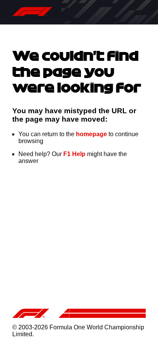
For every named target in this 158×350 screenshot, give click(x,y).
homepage (91, 134)
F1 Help (74, 154)
